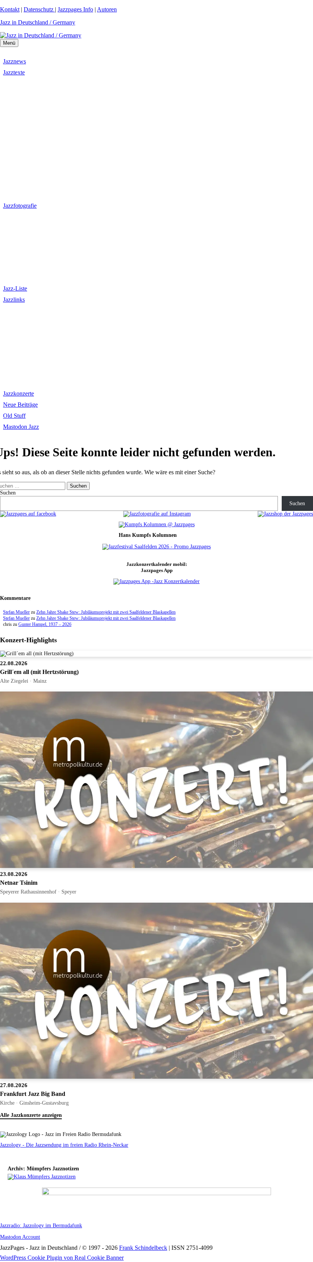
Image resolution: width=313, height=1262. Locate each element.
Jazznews (14, 61)
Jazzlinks (14, 299)
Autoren (107, 9)
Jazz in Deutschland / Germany (37, 22)
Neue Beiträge (20, 404)
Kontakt (9, 9)
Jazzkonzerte (18, 393)
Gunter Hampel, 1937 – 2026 (44, 624)
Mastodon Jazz (21, 426)
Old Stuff (14, 415)
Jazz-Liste (15, 288)
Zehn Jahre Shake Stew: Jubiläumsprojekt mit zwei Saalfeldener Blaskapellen (106, 612)
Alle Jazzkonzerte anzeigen (31, 1115)
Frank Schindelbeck (143, 1247)
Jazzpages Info (75, 9)
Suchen (8, 493)
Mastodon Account (20, 1237)
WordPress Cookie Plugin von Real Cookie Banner (62, 1257)
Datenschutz (39, 9)
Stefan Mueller (16, 612)
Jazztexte (14, 72)
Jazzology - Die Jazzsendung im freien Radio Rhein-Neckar (64, 1145)
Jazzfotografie (20, 205)
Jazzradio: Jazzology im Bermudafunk (41, 1225)
